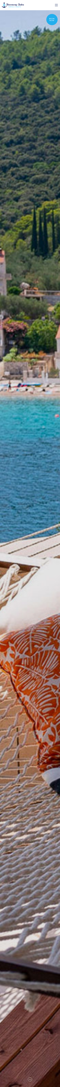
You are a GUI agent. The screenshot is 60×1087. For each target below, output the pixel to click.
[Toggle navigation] (56, 5)
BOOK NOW (52, 19)
